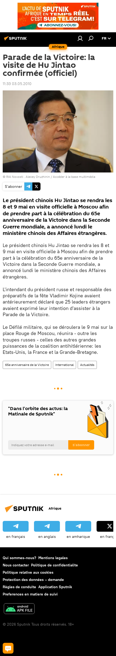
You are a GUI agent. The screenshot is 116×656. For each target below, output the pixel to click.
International (64, 365)
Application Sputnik (55, 586)
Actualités (87, 365)
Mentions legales (53, 557)
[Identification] (80, 38)
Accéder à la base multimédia (74, 177)
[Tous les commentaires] (8, 648)
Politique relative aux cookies (28, 572)
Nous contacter (16, 565)
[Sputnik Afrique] (16, 40)
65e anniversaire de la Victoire (27, 365)
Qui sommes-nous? (19, 557)
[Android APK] (19, 609)
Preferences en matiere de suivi (30, 594)
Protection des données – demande (33, 579)
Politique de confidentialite (54, 565)
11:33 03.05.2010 (17, 83)
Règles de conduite (19, 586)
